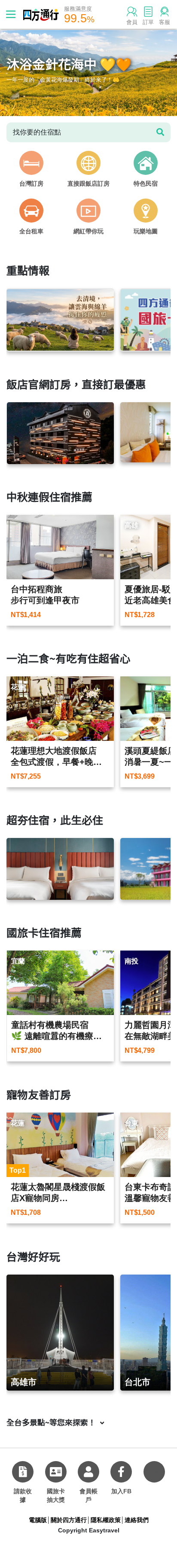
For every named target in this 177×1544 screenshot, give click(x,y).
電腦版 (38, 1519)
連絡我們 (137, 1519)
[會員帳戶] (88, 1472)
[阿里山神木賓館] (60, 433)
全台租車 (31, 231)
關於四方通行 (69, 1519)
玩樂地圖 (146, 231)
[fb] (121, 1472)
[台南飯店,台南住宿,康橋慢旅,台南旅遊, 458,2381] (60, 869)
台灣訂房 (31, 183)
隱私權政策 (106, 1519)
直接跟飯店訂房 (88, 183)
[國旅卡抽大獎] (56, 1472)
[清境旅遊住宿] (60, 320)
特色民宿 (146, 183)
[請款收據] (23, 1472)
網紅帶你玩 (88, 231)
